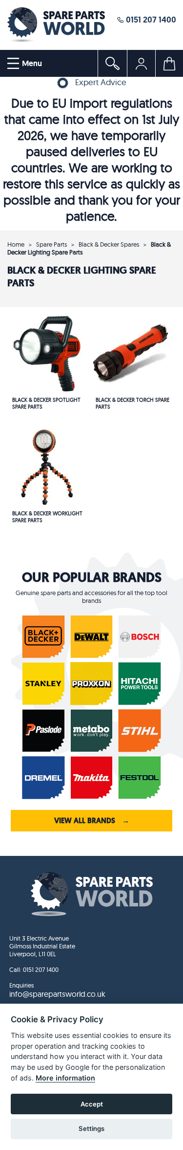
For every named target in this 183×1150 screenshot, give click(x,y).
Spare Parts (51, 244)
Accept (92, 1104)
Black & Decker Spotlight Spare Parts (46, 403)
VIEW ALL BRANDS (91, 821)
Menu (31, 63)
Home (15, 244)
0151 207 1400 (150, 19)
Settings (91, 1128)
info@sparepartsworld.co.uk (57, 994)
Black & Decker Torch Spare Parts (132, 403)
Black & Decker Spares (109, 244)
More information (65, 1078)
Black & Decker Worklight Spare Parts (47, 517)
